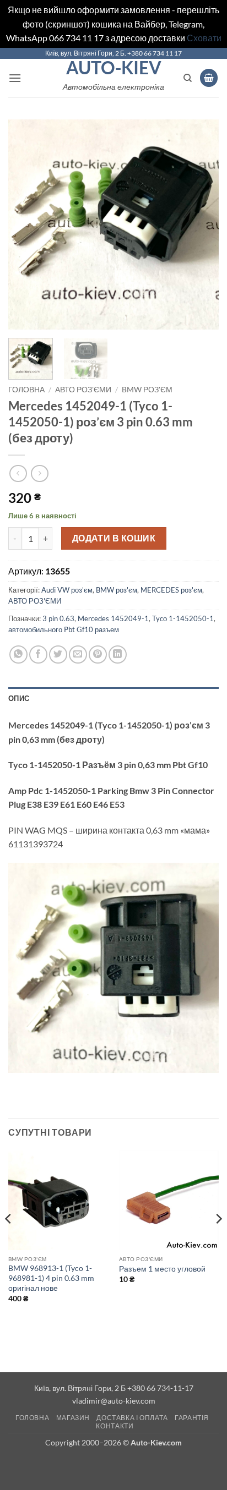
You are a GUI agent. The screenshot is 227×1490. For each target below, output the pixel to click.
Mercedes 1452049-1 (113, 618)
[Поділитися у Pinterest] (98, 654)
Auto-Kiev (113, 67)
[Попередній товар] (39, 473)
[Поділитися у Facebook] (38, 654)
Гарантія (192, 1418)
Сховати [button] (204, 37)
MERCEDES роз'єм (171, 589)
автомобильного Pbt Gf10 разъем (63, 629)
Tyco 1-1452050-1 (183, 618)
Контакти (114, 1426)
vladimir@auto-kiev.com (113, 1400)
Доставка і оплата (131, 1418)
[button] (14, 77)
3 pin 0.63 (58, 618)
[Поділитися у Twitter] (58, 654)
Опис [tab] (18, 698)
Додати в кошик (114, 538)
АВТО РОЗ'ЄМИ (83, 389)
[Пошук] (187, 78)
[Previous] (26, 224)
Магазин (73, 1418)
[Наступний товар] (17, 473)
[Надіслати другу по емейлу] (78, 654)
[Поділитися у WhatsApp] (18, 654)
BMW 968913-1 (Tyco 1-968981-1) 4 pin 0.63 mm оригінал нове (51, 1278)
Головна (26, 389)
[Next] (200, 224)
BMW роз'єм (147, 389)
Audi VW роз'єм (67, 589)
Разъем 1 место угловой (162, 1268)
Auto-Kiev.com (156, 1442)
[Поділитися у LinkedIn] (118, 654)
